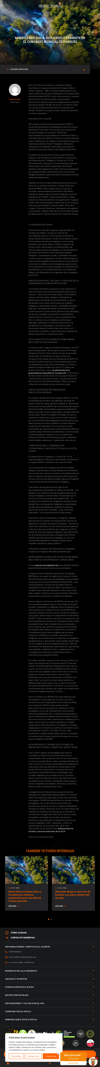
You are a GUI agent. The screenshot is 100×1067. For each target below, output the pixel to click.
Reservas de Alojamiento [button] (21, 970)
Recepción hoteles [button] (16, 995)
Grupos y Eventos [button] (16, 978)
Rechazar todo (33, 1056)
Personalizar (16, 1056)
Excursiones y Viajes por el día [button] (24, 1003)
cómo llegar (16, 933)
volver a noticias (17, 69)
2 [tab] (51, 919)
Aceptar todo (50, 1056)
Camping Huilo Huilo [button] (18, 1011)
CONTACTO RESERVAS (20, 938)
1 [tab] (48, 919)
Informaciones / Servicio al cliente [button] (27, 946)
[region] (34, 1047)
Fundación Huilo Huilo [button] (19, 986)
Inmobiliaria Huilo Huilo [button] (21, 1019)
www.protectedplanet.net (47, 565)
